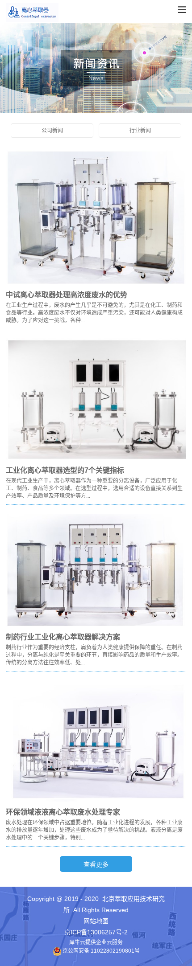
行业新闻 (140, 130)
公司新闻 (52, 130)
